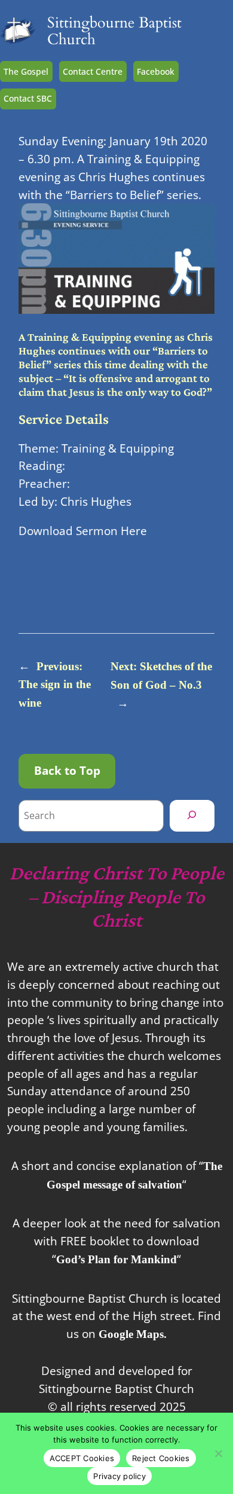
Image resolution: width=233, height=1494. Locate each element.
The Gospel (26, 71)
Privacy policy (119, 1476)
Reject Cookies (161, 1458)
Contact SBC (28, 98)
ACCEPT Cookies (82, 1458)
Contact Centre (92, 71)
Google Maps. (133, 1334)
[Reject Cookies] (218, 1453)
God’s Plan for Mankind (116, 1259)
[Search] (192, 815)
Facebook (155, 71)
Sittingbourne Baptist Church (114, 31)
